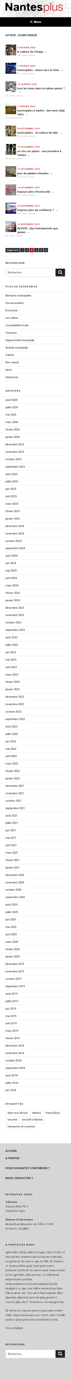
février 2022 (12, 771)
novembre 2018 (14, 1053)
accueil (11, 1151)
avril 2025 (11, 496)
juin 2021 (10, 830)
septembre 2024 (15, 548)
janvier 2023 (12, 689)
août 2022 (11, 726)
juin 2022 (10, 741)
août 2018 (11, 1075)
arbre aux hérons (17, 1112)
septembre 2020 (15, 897)
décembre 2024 (14, 526)
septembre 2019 (15, 986)
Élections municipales (18, 295)
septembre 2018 (15, 1068)
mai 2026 (10, 414)
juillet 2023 (11, 644)
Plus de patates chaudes (33, 173)
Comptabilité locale (16, 325)
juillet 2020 (11, 912)
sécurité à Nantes (32, 1119)
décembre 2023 (14, 607)
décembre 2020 (14, 875)
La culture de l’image (30, 51)
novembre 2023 (14, 615)
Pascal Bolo (53, 1112)
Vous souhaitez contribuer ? (27, 1168)
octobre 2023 (13, 622)
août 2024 (11, 555)
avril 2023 (11, 667)
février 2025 (12, 511)
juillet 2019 (11, 1001)
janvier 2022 (12, 778)
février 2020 (12, 949)
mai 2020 (10, 927)
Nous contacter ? (19, 1178)
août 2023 (11, 637)
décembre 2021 (14, 786)
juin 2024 (10, 563)
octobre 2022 (13, 711)
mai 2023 (10, 659)
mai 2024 (10, 570)
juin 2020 (10, 919)
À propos (12, 1158)
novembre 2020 (14, 882)
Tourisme (11, 332)
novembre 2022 (14, 704)
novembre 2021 (14, 793)
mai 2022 (10, 748)
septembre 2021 (15, 808)
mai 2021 (10, 837)
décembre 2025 (14, 444)
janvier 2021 (12, 867)
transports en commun (21, 1126)
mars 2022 (11, 763)
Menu (37, 21)
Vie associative (14, 303)
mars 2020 (11, 941)
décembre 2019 (14, 964)
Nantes (36, 1112)
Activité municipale (16, 347)
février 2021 (12, 860)
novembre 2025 (14, 451)
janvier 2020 (12, 956)
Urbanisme (11, 377)
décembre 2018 (14, 1045)
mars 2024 (11, 585)
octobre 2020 (13, 889)
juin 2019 (10, 1008)
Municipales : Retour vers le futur (38, 70)
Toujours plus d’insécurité (33, 191)
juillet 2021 (11, 823)
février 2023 (12, 682)
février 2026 (12, 429)
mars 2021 (11, 852)
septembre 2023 (15, 630)
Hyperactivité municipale (19, 340)
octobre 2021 (13, 800)
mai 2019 (10, 1016)
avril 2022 (11, 756)
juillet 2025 (11, 481)
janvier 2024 (12, 600)
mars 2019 (11, 1030)
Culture (9, 355)
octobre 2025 (13, 459)
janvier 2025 (12, 518)
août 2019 (11, 993)
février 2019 (12, 1038)
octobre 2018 (13, 1060)
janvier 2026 (12, 437)
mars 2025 (11, 503)
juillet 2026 (11, 407)
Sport (8, 369)
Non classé (12, 362)
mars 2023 (11, 674)
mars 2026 (11, 422)
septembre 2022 (15, 719)
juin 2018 (10, 1090)
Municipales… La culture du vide (37, 132)
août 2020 (11, 904)
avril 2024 (11, 578)
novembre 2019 (14, 971)
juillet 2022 (11, 734)
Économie (11, 310)
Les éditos (11, 318)
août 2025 (11, 474)
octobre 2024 (13, 541)
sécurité (12, 1119)
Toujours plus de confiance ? (35, 210)
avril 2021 (11, 845)
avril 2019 (11, 1023)
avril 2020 (11, 934)
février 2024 (12, 593)
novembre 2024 (14, 533)
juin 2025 (10, 489)
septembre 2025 (15, 466)
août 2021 (11, 815)
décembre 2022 (14, 696)
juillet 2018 (11, 1083)
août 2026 (11, 400)
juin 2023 (10, 652)
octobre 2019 (13, 979)
